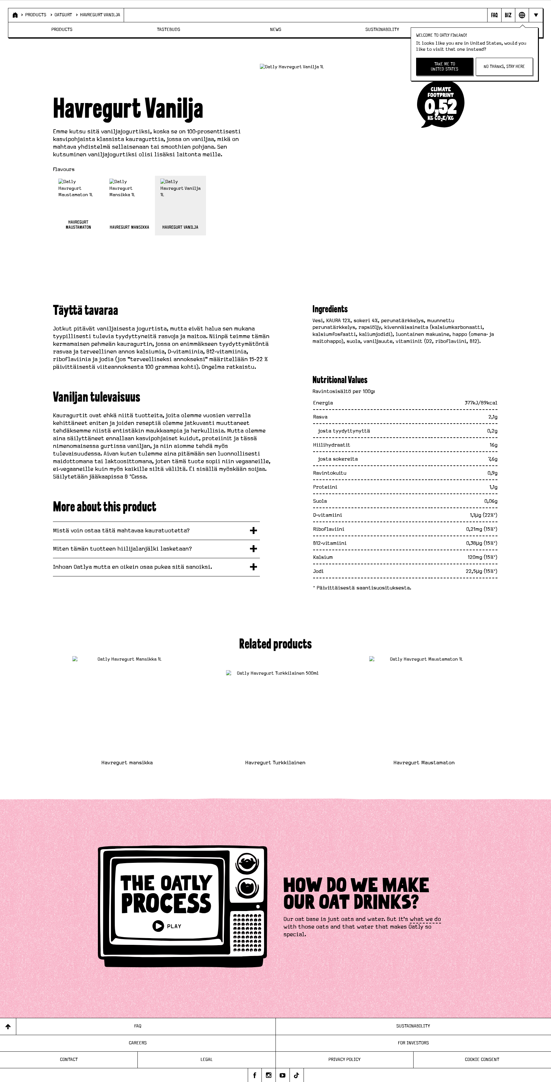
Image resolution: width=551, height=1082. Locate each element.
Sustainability (382, 29)
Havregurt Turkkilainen (275, 763)
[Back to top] (8, 1026)
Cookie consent (482, 1059)
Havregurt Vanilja (100, 15)
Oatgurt (63, 15)
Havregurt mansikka (127, 763)
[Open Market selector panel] (522, 15)
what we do (425, 919)
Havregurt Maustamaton (424, 763)
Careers (138, 1043)
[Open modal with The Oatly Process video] (183, 907)
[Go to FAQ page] (494, 15)
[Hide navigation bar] (535, 15)
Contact (69, 1059)
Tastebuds (168, 29)
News (275, 29)
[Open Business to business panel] (508, 15)
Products (35, 15)
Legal (207, 1059)
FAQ (137, 1026)
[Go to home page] (14, 15)
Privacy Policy (344, 1059)
